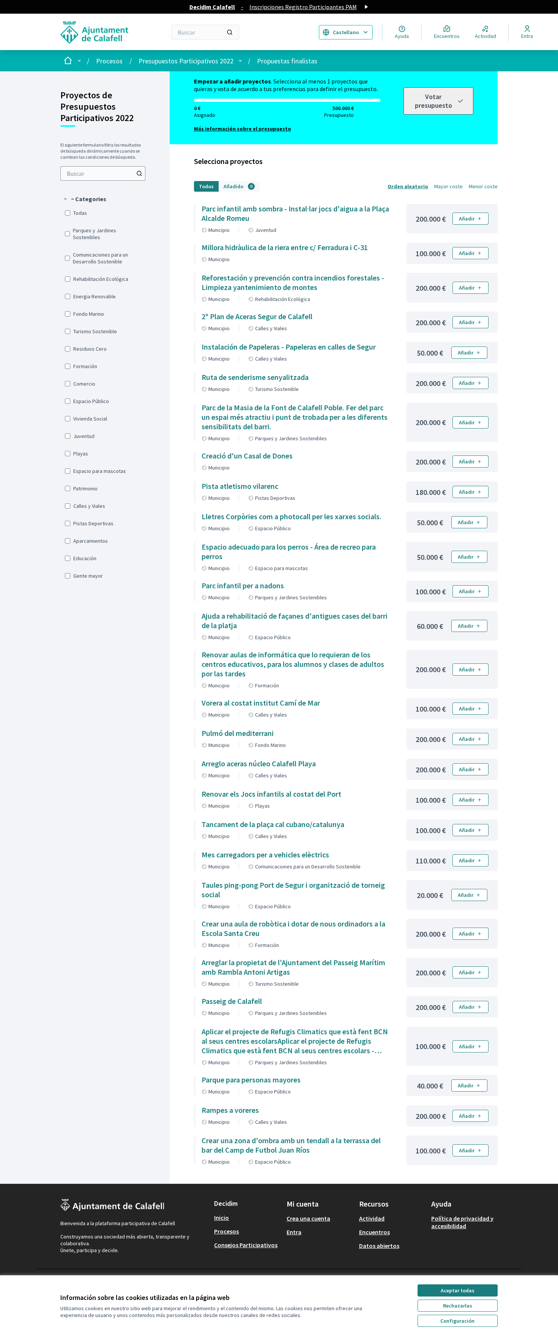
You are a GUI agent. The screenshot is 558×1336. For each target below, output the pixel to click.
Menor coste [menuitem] (483, 186)
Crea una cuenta (308, 1218)
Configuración (457, 1320)
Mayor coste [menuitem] (448, 186)
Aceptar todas (457, 1290)
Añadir (466, 218)
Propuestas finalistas (287, 61)
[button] (84, 199)
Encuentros (374, 1232)
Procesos (109, 61)
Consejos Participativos (245, 1245)
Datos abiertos (379, 1245)
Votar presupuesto (433, 101)
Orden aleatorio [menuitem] (408, 186)
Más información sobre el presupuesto (242, 128)
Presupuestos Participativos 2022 (186, 61)
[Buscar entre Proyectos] (139, 173)
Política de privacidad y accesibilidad (462, 1222)
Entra (294, 1232)
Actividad (372, 1218)
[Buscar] (230, 32)
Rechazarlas (457, 1305)
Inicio (221, 1217)
